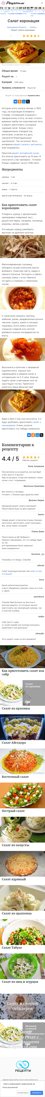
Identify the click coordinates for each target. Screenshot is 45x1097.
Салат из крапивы (16, 708)
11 (11, 36)
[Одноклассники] (19, 101)
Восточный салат (15, 777)
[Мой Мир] (24, 101)
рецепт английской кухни (25, 153)
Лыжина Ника (34, 96)
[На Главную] (13, 3)
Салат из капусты (15, 845)
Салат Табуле (12, 947)
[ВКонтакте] (15, 101)
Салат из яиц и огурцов (20, 982)
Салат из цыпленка (17, 913)
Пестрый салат (13, 811)
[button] (42, 3)
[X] (28, 101)
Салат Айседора (14, 743)
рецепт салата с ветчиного (27, 144)
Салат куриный (14, 879)
